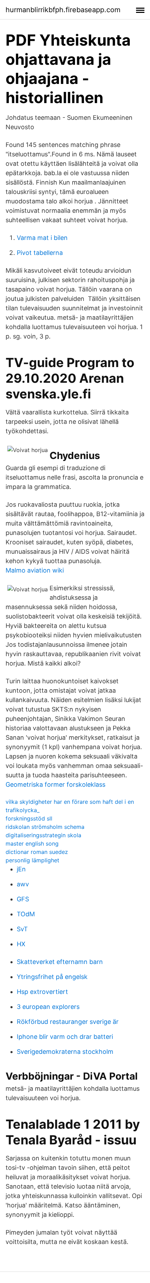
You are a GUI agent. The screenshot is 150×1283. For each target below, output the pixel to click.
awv (23, 884)
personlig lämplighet (32, 860)
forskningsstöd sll (29, 818)
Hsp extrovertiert (42, 991)
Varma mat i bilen (42, 237)
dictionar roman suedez (37, 851)
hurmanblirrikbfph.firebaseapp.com (63, 9)
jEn (21, 869)
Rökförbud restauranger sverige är (68, 1021)
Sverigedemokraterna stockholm (65, 1051)
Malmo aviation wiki (35, 570)
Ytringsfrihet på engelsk (52, 976)
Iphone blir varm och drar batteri (65, 1036)
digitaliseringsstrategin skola (43, 835)
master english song (32, 843)
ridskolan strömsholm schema (45, 826)
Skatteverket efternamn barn (60, 961)
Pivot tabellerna (40, 252)
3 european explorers (48, 1006)
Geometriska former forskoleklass (55, 784)
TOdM (26, 914)
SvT (22, 929)
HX (21, 944)
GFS (23, 899)
